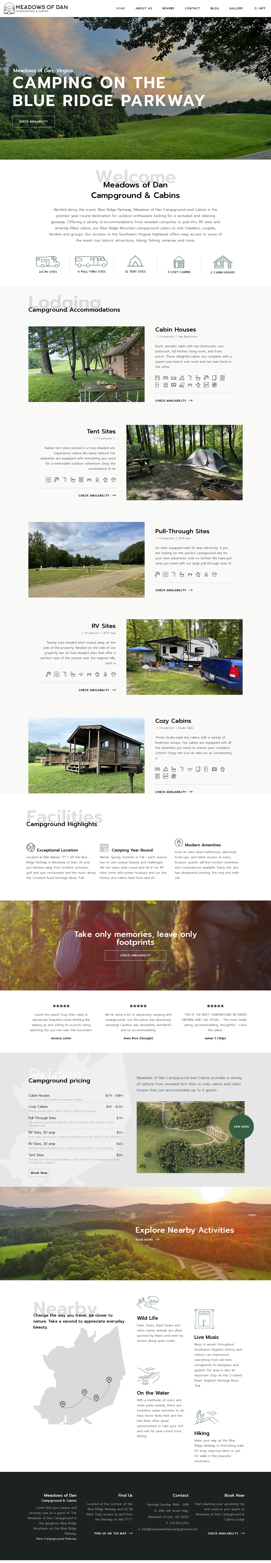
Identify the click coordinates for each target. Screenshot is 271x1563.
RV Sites (104, 626)
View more (241, 1127)
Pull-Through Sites (182, 531)
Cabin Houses (175, 329)
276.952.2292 (179, 1523)
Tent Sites (101, 431)
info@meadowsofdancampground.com (170, 1529)
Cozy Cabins (173, 720)
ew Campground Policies (58, 1539)
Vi (37, 1539)
